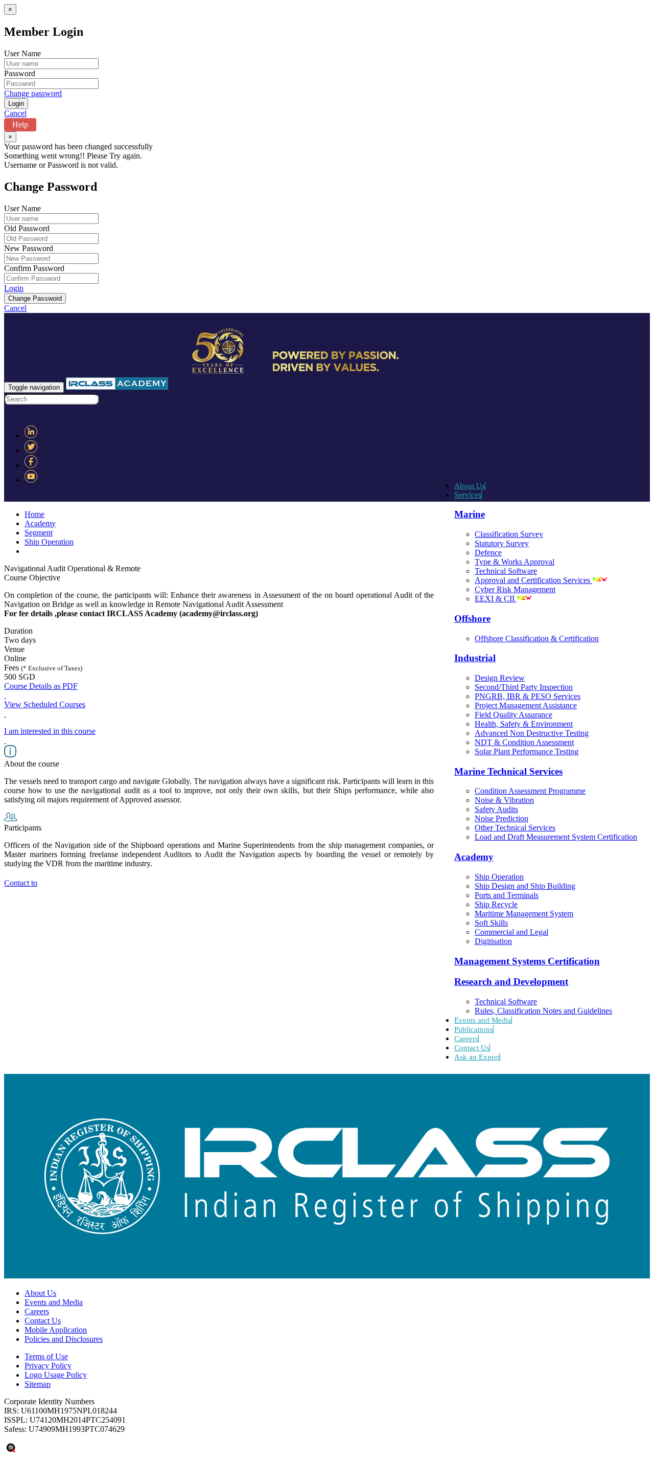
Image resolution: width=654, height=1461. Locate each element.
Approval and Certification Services (533, 580)
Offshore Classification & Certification (537, 638)
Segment (39, 532)
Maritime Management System (524, 913)
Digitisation (493, 941)
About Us (469, 486)
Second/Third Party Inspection (524, 687)
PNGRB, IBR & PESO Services (527, 696)
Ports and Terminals (507, 895)
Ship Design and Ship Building (525, 886)
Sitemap (38, 1384)
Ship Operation (499, 876)
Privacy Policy (48, 1365)
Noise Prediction (501, 818)
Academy (40, 523)
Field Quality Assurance (513, 714)
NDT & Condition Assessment (524, 742)
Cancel (15, 113)
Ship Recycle (496, 904)
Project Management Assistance (526, 705)
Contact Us (471, 1048)
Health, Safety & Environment (524, 724)
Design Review (500, 677)
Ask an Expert (477, 1057)
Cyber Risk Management (515, 589)
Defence (488, 552)
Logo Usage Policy (56, 1374)
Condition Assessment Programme (530, 790)
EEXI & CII (496, 598)
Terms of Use (46, 1356)
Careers (466, 1039)
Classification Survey (509, 534)
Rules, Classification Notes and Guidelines (543, 1010)
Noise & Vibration (504, 800)
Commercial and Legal (511, 932)
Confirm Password (34, 268)
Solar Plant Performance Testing (526, 751)
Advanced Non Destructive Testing (532, 733)
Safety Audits (496, 809)
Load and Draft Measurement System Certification (556, 837)
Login (14, 288)
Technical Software (506, 571)
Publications (473, 1029)
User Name (22, 53)
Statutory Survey (502, 543)
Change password (33, 93)
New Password (28, 248)
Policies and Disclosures (64, 1339)
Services (467, 494)
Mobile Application (56, 1329)
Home (34, 514)
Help (20, 124)
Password (19, 73)
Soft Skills (491, 922)
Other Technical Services (515, 827)
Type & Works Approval (514, 561)
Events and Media (482, 1020)
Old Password (27, 228)
